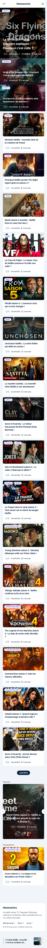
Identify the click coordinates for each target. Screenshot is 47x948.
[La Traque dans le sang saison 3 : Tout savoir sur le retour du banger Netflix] (23, 492)
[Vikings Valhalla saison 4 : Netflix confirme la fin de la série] (23, 575)
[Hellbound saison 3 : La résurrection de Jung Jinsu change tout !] (23, 811)
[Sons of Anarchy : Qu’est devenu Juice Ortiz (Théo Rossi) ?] (23, 739)
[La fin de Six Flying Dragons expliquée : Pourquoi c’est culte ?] (23, 33)
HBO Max (6, 61)
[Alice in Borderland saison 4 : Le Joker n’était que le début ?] (23, 452)
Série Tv (6, 11)
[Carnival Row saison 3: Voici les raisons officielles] (23, 658)
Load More (23, 773)
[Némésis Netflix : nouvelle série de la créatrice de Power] (23, 124)
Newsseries (23, 3)
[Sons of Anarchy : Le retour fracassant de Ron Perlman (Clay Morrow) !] (23, 408)
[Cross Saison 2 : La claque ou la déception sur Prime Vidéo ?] (23, 858)
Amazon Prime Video (13, 526)
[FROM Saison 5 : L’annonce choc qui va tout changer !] (23, 288)
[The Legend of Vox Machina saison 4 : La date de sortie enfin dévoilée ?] (23, 615)
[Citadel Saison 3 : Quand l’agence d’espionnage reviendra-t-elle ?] (23, 699)
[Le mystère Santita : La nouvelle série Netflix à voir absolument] (23, 368)
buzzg (29, 923)
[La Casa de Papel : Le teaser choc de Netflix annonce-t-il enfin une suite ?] (23, 245)
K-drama (8, 443)
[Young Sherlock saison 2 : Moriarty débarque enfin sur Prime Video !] (23, 535)
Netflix (8, 156)
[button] (4, 4)
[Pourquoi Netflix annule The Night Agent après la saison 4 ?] (23, 165)
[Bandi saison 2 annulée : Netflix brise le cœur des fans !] (23, 205)
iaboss (20, 923)
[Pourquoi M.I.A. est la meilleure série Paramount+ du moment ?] (23, 98)
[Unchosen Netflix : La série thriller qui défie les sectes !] (23, 328)
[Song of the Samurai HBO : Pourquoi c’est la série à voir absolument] (23, 71)
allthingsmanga (8, 923)
